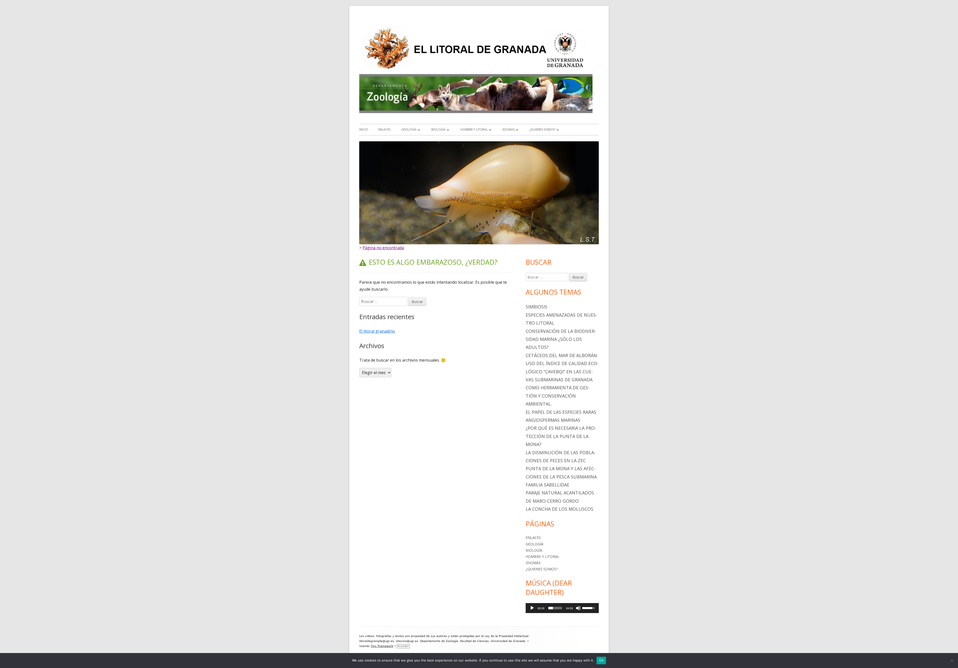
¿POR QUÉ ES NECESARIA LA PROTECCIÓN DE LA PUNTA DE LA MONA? (561, 436)
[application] (562, 608)
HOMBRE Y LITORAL (474, 129)
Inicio (363, 129)
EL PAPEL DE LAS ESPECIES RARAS (561, 412)
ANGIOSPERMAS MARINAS (553, 420)
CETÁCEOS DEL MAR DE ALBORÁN (561, 355)
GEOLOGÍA (409, 129)
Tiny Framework (382, 646)
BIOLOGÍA (438, 129)
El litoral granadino (377, 331)
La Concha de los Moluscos (559, 509)
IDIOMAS (508, 129)
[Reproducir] (532, 608)
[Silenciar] (578, 608)
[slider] (555, 608)
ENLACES (384, 129)
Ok (601, 660)
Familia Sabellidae (547, 485)
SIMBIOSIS (536, 307)
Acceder (403, 646)
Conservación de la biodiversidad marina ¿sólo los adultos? (561, 339)
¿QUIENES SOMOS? (542, 129)
